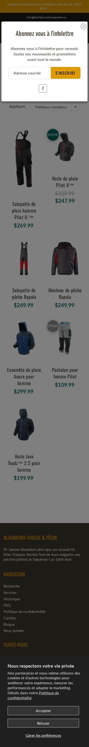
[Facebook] (43, 88)
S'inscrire (66, 73)
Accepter (43, 710)
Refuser (43, 723)
